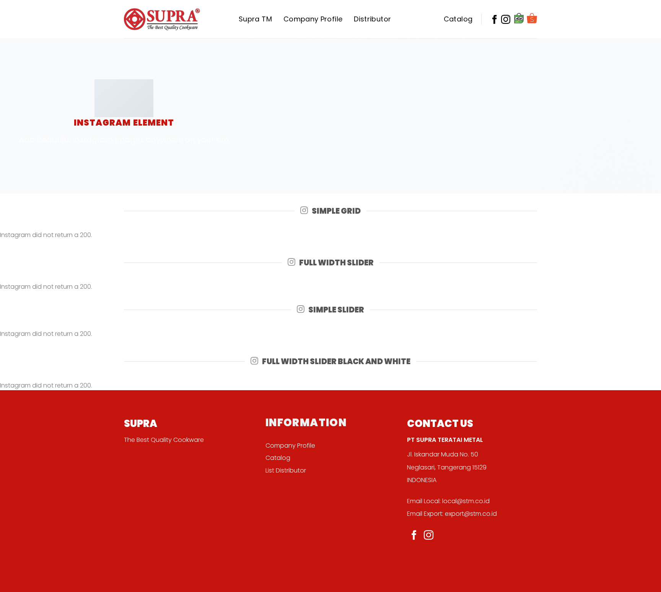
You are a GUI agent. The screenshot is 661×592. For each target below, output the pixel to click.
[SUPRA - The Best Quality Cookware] (162, 19)
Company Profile (312, 19)
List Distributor (285, 470)
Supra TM (255, 19)
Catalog (458, 19)
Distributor (372, 19)
